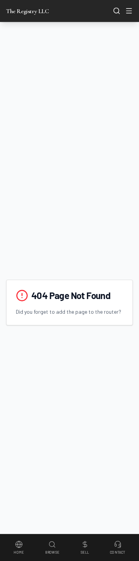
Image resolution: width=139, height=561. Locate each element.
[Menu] (129, 11)
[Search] (116, 11)
